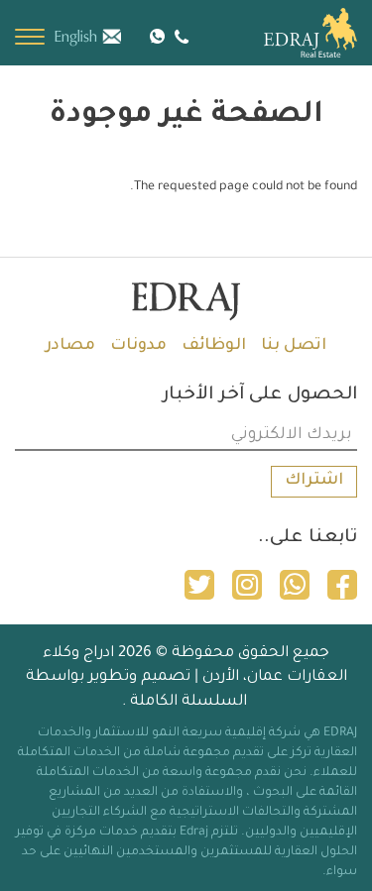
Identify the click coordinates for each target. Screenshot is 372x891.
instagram (247, 585)
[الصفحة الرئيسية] (287, 32)
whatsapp (295, 585)
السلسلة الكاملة (188, 702)
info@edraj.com (123, 34)
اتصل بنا (293, 346)
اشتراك (314, 481)
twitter (199, 585)
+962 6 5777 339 (179, 36)
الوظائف (214, 346)
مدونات (138, 346)
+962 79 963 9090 (157, 35)
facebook (342, 585)
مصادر (70, 346)
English (75, 38)
